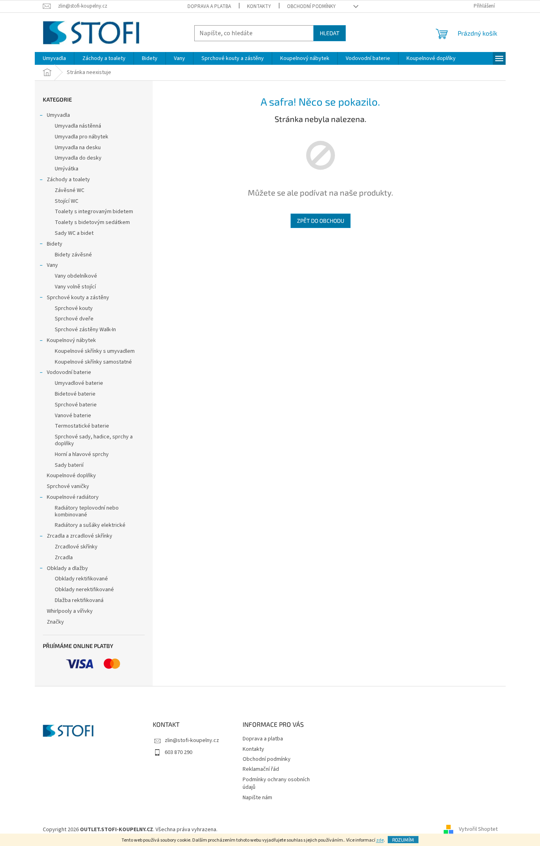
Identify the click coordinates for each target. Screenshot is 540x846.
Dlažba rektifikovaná (79, 600)
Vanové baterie (73, 416)
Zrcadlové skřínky (76, 547)
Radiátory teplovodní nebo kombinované (87, 511)
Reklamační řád (261, 769)
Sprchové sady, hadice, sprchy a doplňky (94, 440)
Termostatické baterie (82, 426)
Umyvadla (58, 115)
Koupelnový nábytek (71, 340)
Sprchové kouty (74, 308)
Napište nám (257, 798)
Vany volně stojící (75, 287)
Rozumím (403, 839)
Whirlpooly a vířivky (70, 611)
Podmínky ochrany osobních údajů (276, 783)
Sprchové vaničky (68, 486)
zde (380, 840)
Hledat (329, 33)
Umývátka (66, 169)
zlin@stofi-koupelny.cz (192, 740)
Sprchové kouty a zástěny (78, 298)
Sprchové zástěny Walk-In (85, 330)
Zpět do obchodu (320, 220)
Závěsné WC (69, 190)
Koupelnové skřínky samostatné (93, 362)
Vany (52, 265)
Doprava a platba (209, 6)
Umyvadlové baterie (79, 383)
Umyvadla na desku (78, 148)
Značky (55, 622)
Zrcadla (64, 558)
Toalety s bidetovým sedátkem (92, 222)
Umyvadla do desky (78, 158)
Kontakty (259, 6)
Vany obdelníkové (76, 276)
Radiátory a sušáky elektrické (90, 525)
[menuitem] (54, 58)
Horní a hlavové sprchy (82, 454)
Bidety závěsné (73, 255)
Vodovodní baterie (69, 372)
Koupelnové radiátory (73, 497)
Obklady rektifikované (81, 579)
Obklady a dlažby (67, 568)
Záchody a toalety (68, 180)
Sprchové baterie (76, 405)
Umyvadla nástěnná (78, 126)
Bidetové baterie (75, 394)
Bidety (54, 244)
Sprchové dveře (74, 319)
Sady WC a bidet (74, 233)
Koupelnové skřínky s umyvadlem (95, 351)
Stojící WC (66, 201)
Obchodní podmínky (311, 6)
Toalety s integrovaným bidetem (94, 212)
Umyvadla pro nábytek (81, 137)
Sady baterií (69, 465)
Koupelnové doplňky (71, 476)
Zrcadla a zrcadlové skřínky (79, 536)
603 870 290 (178, 752)
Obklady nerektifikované (84, 590)
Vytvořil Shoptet (478, 830)
